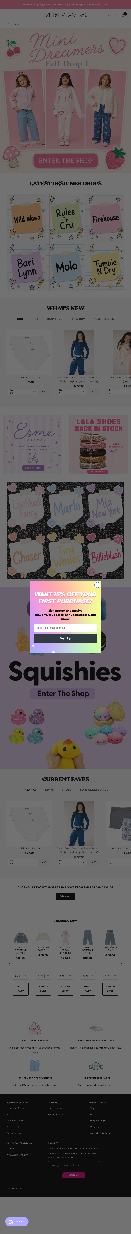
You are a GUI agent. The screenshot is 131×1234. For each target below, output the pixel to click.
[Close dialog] (97, 585)
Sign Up (65, 638)
